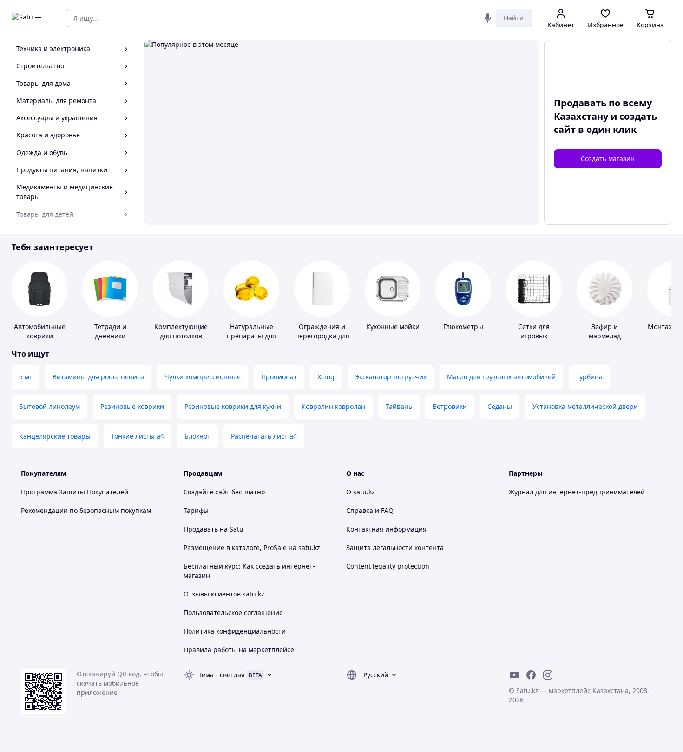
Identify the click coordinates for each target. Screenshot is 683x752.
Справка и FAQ (370, 510)
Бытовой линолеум (49, 406)
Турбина (589, 376)
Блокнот (197, 436)
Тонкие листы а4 (137, 436)
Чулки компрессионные (202, 376)
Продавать (201, 529)
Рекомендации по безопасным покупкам (86, 510)
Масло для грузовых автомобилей (501, 376)
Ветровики (450, 406)
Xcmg (326, 376)
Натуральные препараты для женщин (251, 336)
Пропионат (279, 376)
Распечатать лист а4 (264, 436)
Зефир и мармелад (605, 331)
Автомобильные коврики (40, 331)
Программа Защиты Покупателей (74, 491)
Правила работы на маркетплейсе (239, 649)
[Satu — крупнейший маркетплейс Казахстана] (32, 18)
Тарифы (196, 510)
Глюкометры (463, 326)
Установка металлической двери (585, 406)
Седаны (499, 406)
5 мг (25, 376)
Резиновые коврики (132, 406)
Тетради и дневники (110, 331)
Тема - (221, 674)
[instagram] (547, 675)
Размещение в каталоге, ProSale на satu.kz (252, 547)
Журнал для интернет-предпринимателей (577, 491)
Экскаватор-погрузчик (391, 376)
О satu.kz (360, 491)
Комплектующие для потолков (181, 331)
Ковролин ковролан (333, 406)
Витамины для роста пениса (98, 376)
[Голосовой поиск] (488, 18)
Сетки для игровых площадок (534, 336)
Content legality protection (387, 566)
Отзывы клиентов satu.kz (224, 594)
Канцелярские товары (55, 436)
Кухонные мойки (393, 326)
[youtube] (514, 675)
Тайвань (399, 406)
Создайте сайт (207, 491)
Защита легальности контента (395, 547)
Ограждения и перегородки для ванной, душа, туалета (322, 340)
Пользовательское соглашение (233, 612)
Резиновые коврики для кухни (232, 406)
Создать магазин (608, 158)
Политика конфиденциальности (235, 631)
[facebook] (531, 675)
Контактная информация (386, 529)
